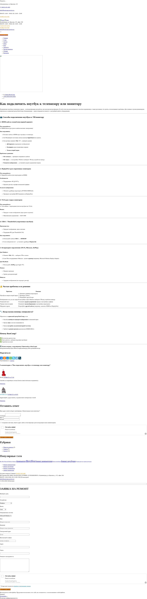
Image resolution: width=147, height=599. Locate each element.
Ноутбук (30, 461)
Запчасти (6, 47)
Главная (5, 38)
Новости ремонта (8, 447)
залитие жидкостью (87, 461)
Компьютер (21, 461)
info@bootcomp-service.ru (7, 10)
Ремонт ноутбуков (68, 461)
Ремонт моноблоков (57, 461)
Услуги (5, 41)
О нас (5, 40)
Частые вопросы (8, 49)
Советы (12, 360)
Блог (4, 45)
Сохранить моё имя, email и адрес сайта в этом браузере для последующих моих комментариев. (29, 422)
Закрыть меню (4, 35)
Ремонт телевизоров (9, 468)
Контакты (6, 53)
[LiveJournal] (19, 358)
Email (2, 419)
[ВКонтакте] (1, 358)
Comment (2, 415)
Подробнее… (3, 596)
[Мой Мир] (7, 358)
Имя (1, 417)
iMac (3, 461)
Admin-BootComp (10, 94)
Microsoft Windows (8, 461)
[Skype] (13, 358)
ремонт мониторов (8, 470)
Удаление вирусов (79, 461)
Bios (1, 461)
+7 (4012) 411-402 (5, 7)
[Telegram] (16, 358)
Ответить (2, 383)
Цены (4, 43)
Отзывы (5, 51)
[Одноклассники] (4, 358)
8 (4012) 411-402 (4, 16)
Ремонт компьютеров (43, 461)
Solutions (14, 461)
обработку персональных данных (22, 586)
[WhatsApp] (10, 358)
